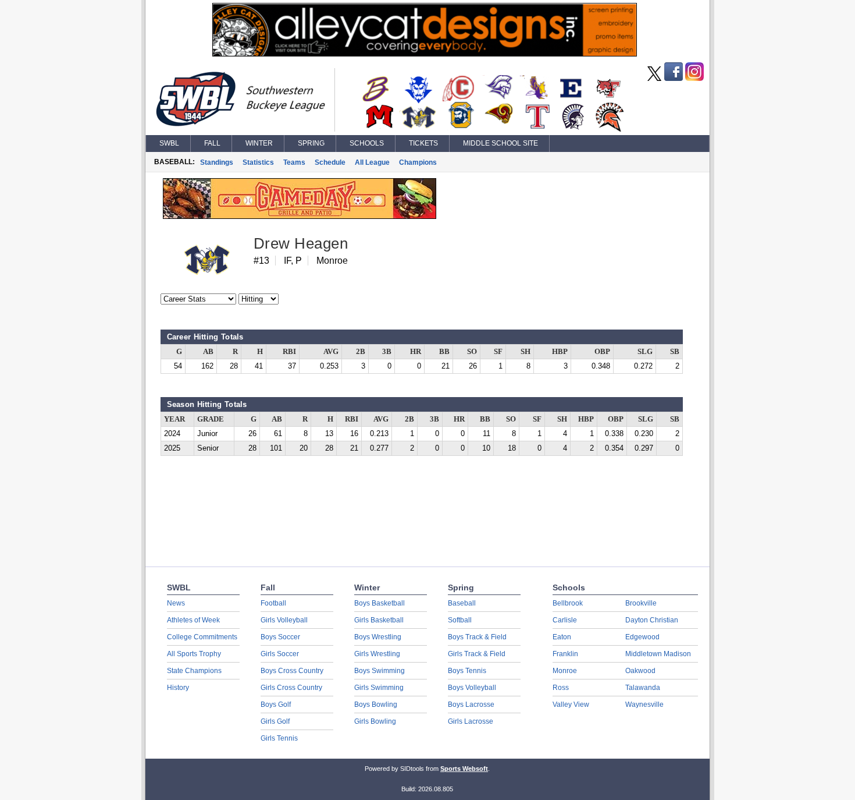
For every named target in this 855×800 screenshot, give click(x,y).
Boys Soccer (280, 637)
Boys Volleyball (472, 688)
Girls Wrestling (377, 654)
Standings (216, 162)
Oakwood (640, 671)
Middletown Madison (658, 654)
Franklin (565, 654)
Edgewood (642, 637)
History (178, 688)
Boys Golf (276, 704)
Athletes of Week (193, 620)
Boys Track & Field (477, 637)
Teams (294, 162)
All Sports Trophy (194, 654)
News (176, 603)
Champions (418, 162)
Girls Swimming (379, 688)
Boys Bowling (375, 704)
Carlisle (565, 620)
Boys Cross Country (292, 671)
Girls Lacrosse (470, 721)
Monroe (565, 671)
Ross (561, 688)
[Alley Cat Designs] (424, 53)
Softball (460, 620)
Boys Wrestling (377, 637)
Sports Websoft (464, 768)
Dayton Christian (651, 620)
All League (372, 162)
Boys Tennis (467, 671)
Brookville (641, 603)
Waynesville (644, 704)
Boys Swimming (379, 671)
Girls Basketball (379, 620)
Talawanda (642, 688)
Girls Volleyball (284, 620)
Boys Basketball (379, 603)
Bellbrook (568, 603)
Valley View (571, 704)
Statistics (258, 162)
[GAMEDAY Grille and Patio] (299, 216)
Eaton (562, 637)
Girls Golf (275, 721)
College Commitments (202, 637)
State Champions (194, 671)
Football (273, 603)
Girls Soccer (280, 654)
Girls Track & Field (476, 654)
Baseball (462, 603)
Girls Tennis (279, 738)
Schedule (330, 162)
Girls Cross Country (291, 688)
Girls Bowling (375, 721)
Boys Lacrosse (471, 704)
